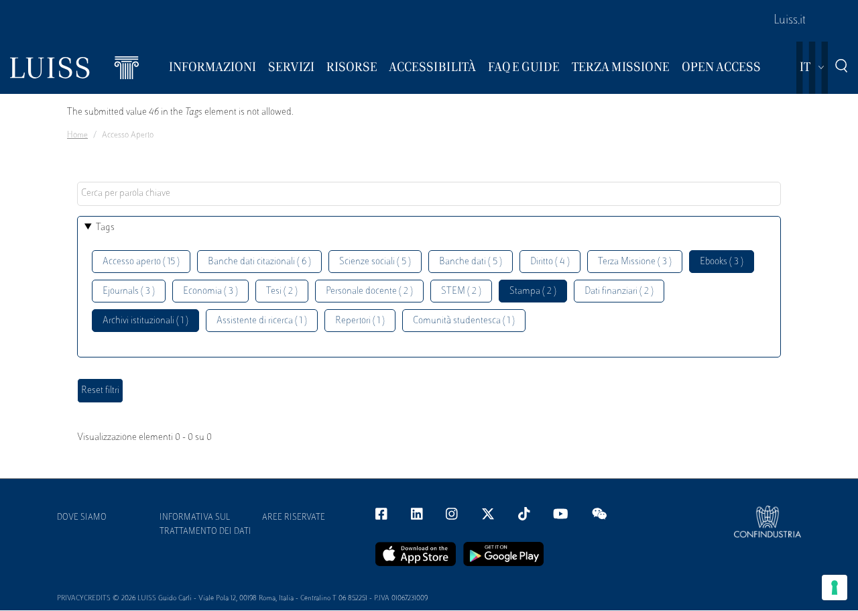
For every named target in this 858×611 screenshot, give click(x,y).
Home (77, 135)
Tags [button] (105, 228)
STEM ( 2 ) (461, 291)
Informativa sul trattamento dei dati (205, 525)
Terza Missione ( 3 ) (635, 262)
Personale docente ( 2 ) (369, 291)
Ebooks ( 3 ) (721, 262)
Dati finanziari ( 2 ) (619, 291)
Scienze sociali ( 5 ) (375, 262)
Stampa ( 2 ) (532, 291)
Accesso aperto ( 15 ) (141, 262)
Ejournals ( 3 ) (129, 291)
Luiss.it (790, 21)
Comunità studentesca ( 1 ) (464, 321)
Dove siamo (82, 518)
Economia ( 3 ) (210, 291)
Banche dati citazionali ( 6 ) (259, 262)
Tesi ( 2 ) (282, 291)
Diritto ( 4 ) (550, 262)
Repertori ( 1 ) (360, 321)
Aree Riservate (293, 518)
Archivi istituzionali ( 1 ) (145, 321)
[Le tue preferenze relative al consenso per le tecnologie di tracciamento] (834, 587)
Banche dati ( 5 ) (470, 262)
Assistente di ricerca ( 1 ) (262, 321)
